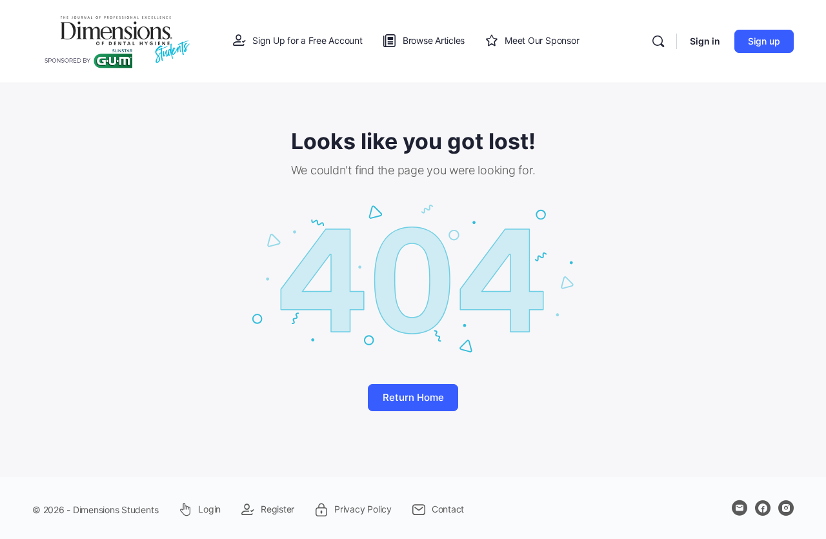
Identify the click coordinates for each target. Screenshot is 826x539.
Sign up (764, 41)
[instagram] (786, 508)
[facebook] (763, 508)
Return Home (413, 397)
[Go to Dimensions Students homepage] (117, 40)
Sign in (705, 41)
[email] (739, 508)
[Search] (658, 41)
